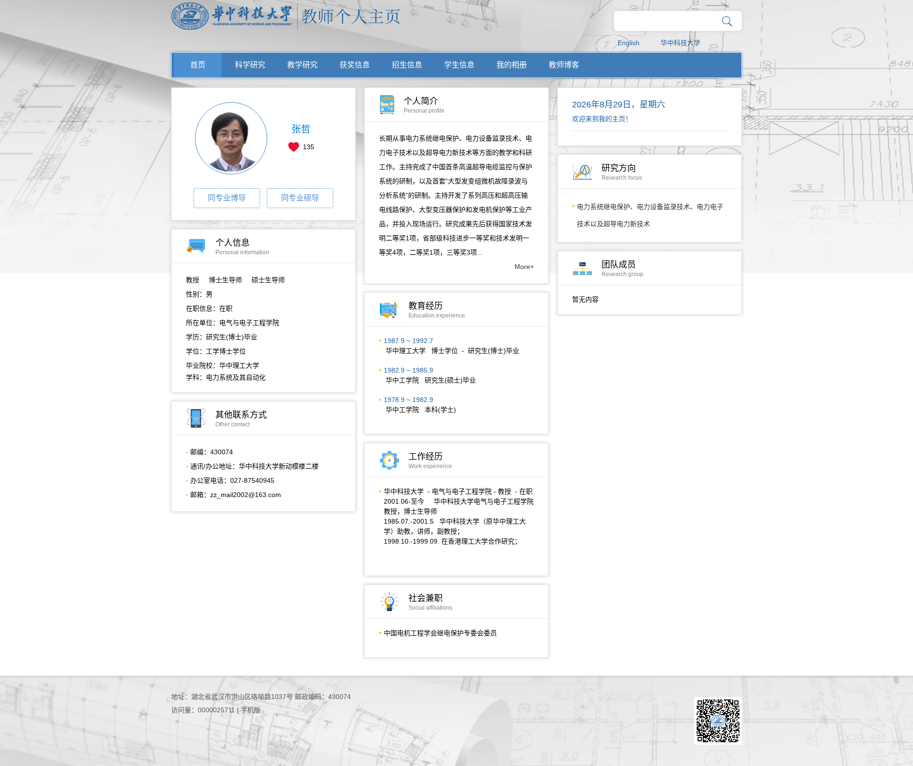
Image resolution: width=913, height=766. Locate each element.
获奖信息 (355, 65)
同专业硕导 (300, 198)
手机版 (251, 710)
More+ (524, 266)
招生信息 (407, 65)
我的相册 (511, 65)
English (629, 43)
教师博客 (564, 65)
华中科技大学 (680, 43)
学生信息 (459, 65)
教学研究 (302, 65)
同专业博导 (227, 198)
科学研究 (250, 65)
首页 (197, 65)
